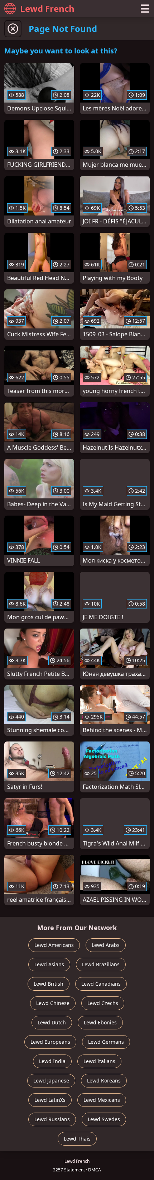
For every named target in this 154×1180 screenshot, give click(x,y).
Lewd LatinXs (50, 1099)
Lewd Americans (54, 945)
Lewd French (47, 8)
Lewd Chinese (52, 1003)
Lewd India (52, 1061)
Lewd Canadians (101, 983)
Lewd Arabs (106, 945)
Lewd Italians (99, 1061)
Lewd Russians (52, 1119)
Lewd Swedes (104, 1119)
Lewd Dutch (52, 1022)
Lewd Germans (106, 1041)
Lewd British (48, 983)
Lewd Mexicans (101, 1099)
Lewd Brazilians (101, 964)
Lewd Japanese (51, 1080)
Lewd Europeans (50, 1041)
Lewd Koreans (104, 1080)
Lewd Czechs (102, 1003)
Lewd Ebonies (100, 1022)
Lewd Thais (77, 1138)
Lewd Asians (49, 964)
